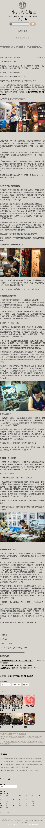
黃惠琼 (2, 743)
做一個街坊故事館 (11, 737)
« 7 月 (2, 812)
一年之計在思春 (29, 706)
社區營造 (40, 741)
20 (26, 804)
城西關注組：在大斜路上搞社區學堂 (5, 708)
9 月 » (7, 812)
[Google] (22, 19)
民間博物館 (22, 741)
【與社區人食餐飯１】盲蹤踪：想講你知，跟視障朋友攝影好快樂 (22, 764)
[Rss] (25, 19)
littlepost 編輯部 (7, 733)
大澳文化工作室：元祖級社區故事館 (20, 676)
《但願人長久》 (5, 668)
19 (20, 804)
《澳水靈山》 (4, 665)
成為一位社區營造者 (24, 737)
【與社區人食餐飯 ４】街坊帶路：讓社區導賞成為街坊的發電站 (21, 758)
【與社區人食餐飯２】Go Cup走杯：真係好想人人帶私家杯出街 (21, 761)
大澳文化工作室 (14, 741)
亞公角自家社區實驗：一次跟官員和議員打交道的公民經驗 (20, 770)
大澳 (7, 741)
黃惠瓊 (7, 743)
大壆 (4, 741)
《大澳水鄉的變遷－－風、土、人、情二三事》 (16, 661)
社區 (28, 741)
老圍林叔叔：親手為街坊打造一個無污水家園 (16, 767)
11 (14, 802)
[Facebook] (18, 19)
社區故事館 (33, 741)
